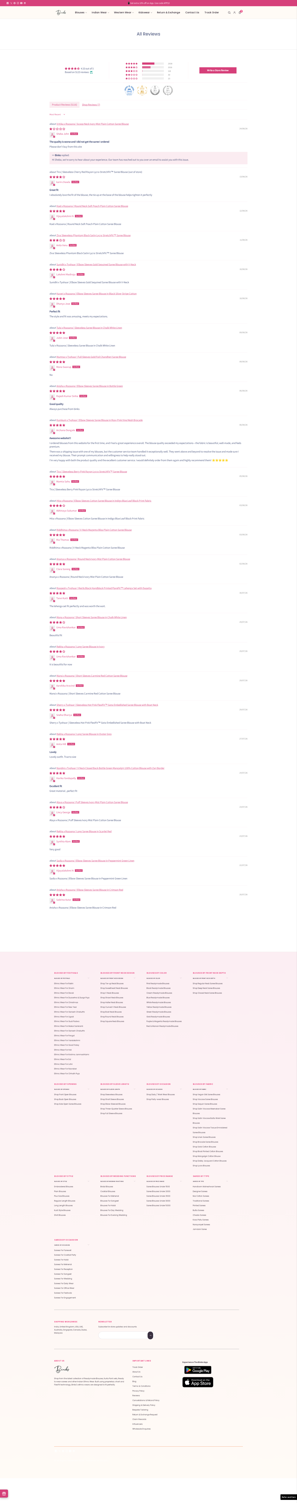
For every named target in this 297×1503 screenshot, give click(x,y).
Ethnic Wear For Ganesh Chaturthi (69, 1012)
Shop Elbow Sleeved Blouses (113, 1104)
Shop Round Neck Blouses (112, 1016)
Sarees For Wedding (63, 1278)
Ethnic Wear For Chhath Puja (67, 1073)
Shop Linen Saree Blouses (204, 1137)
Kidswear (144, 12)
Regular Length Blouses (64, 1201)
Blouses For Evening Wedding (113, 1215)
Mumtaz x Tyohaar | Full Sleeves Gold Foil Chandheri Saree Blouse (91, 357)
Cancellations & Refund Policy (145, 1400)
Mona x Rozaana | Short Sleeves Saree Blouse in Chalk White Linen (91, 617)
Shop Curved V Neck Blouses (113, 1007)
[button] (132, 63)
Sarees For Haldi (61, 1260)
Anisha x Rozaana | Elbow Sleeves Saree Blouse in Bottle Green (89, 386)
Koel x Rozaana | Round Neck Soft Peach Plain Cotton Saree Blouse (92, 206)
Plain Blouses (60, 1191)
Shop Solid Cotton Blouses (204, 1147)
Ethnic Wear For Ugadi (64, 1016)
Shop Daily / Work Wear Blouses (160, 1094)
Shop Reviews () (91, 104)
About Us (136, 1372)
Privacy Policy (138, 1391)
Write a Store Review (218, 70)
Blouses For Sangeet (109, 1201)
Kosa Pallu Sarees (201, 1220)
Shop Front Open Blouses (65, 1094)
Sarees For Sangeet (62, 1274)
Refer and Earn (289, 1497)
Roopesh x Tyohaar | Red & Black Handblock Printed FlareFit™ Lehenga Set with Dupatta (104, 588)
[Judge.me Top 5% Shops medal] (155, 90)
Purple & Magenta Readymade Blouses (164, 1021)
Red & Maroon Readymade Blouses (162, 1026)
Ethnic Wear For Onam (64, 988)
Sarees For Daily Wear (63, 1283)
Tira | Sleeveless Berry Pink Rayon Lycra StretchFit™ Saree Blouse (91, 471)
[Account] (234, 12)
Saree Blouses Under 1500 (158, 1186)
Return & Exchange (168, 12)
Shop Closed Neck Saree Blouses (207, 993)
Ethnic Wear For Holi (63, 1050)
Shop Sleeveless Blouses (111, 1094)
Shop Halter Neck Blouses (111, 1002)
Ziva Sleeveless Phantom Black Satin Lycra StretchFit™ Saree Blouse (93, 235)
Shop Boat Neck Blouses (111, 1012)
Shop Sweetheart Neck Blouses (114, 988)
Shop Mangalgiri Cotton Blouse (206, 1156)
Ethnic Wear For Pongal (64, 1035)
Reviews (136, 1395)
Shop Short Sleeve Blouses (112, 1099)
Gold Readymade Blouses (158, 1016)
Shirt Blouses (60, 1215)
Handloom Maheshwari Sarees (207, 1186)
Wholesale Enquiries (141, 1429)
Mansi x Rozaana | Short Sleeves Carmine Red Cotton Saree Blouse (91, 675)
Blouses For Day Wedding (111, 1210)
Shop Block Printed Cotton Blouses (208, 1151)
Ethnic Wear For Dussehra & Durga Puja (71, 997)
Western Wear (122, 12)
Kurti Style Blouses (62, 1210)
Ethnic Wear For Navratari (65, 1069)
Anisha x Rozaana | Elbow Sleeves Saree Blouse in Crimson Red (89, 889)
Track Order (211, 12)
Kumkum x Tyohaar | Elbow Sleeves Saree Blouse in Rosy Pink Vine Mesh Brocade (99, 420)
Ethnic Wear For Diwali (64, 993)
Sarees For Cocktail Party (65, 1255)
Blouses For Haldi (108, 1205)
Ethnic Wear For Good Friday (66, 1045)
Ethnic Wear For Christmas (66, 1002)
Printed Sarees (199, 1205)
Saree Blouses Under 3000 (158, 1201)
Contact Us (192, 12)
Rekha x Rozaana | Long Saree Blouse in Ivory (80, 646)
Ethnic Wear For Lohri (63, 1064)
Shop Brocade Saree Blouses (205, 1142)
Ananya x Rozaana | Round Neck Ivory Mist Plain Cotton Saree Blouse (93, 559)
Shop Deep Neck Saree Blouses (206, 988)
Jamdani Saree (200, 1229)
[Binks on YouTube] (21, 3)
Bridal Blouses (106, 1186)
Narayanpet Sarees (201, 1224)
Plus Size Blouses (61, 1196)
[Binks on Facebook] (8, 3)
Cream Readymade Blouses (159, 993)
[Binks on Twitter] (11, 3)
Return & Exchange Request (144, 1414)
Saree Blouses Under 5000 (158, 1205)
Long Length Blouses (63, 1205)
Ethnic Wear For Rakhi (63, 983)
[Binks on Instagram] (18, 3)
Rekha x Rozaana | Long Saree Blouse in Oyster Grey (84, 734)
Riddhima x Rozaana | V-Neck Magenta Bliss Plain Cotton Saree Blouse (94, 530)
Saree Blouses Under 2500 (158, 1196)
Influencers (137, 1424)
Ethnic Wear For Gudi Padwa (66, 1021)
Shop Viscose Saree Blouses (205, 1099)
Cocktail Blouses (107, 1191)
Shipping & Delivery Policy (143, 1405)
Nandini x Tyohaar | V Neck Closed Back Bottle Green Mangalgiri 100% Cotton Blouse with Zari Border (110, 768)
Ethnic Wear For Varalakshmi (67, 1040)
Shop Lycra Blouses (201, 1165)
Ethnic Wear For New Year (65, 1007)
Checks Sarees (199, 1215)
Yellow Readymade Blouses (159, 1007)
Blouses (79, 12)
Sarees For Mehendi (63, 1264)
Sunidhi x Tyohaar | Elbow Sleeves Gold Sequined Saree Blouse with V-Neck (96, 264)
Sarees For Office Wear (64, 1288)
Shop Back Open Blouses (65, 1099)
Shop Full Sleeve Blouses (111, 1113)
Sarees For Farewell (62, 1250)
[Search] (229, 12)
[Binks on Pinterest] (14, 3)
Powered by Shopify (97, 1460)
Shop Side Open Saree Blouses (67, 1104)
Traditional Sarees (201, 1201)
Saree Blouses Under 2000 (158, 1191)
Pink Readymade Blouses (157, 983)
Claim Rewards (139, 1419)
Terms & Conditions (141, 1386)
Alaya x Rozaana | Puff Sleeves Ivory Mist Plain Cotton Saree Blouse (92, 802)
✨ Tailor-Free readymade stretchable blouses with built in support (148, 3)
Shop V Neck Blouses (109, 993)
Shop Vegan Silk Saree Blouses (206, 1094)
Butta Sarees (198, 1210)
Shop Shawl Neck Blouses (111, 997)
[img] (79, 69)
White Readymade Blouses (158, 1002)
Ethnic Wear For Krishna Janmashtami (71, 1054)
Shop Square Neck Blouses (112, 1021)
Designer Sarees (200, 1191)
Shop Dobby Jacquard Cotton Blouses (210, 1161)
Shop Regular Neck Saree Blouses (208, 983)
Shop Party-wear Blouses (157, 1099)
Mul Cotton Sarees (201, 1196)
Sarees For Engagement (65, 1298)
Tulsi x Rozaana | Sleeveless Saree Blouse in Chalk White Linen (89, 327)
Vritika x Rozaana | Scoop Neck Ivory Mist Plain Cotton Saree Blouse (92, 124)
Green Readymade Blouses (158, 1012)
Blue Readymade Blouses (158, 997)
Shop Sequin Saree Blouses (205, 1104)
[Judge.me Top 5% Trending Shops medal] (168, 90)
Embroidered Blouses (63, 1186)
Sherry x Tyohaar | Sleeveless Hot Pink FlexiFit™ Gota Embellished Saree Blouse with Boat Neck (107, 705)
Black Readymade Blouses (158, 988)
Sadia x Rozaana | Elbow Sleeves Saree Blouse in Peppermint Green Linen (95, 860)
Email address (109, 1332)
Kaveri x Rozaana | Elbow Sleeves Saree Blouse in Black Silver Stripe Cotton (96, 293)
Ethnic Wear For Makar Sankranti (68, 1026)
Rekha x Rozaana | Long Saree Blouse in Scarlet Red (84, 831)
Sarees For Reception (63, 1269)
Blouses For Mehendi (109, 1196)
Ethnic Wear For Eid (62, 1059)
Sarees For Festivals (63, 1293)
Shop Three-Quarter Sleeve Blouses (116, 1109)
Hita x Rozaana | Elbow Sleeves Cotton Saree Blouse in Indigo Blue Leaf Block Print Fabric (103, 500)
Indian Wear (99, 12)
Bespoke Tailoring (140, 1410)
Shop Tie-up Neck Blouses (112, 983)
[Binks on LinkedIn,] (25, 3)
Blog (134, 1381)
